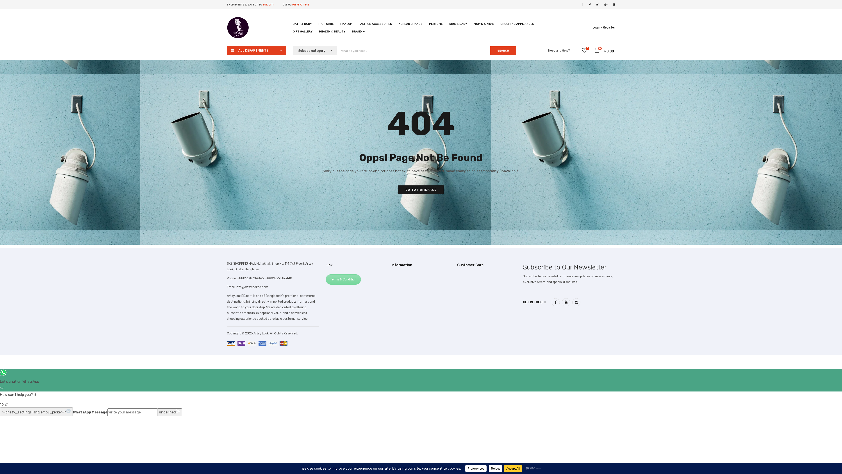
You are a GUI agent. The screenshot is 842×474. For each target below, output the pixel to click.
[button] (597, 51)
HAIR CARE (326, 23)
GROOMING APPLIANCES (517, 23)
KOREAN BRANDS (411, 23)
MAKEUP (346, 23)
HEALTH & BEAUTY (332, 31)
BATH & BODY (302, 23)
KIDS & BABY (458, 23)
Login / (597, 27)
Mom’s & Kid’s (484, 23)
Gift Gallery (302, 31)
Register (609, 27)
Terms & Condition (343, 279)
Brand (357, 31)
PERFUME (436, 23)
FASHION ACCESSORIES (375, 23)
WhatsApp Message (90, 412)
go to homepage (421, 189)
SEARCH (503, 50)
